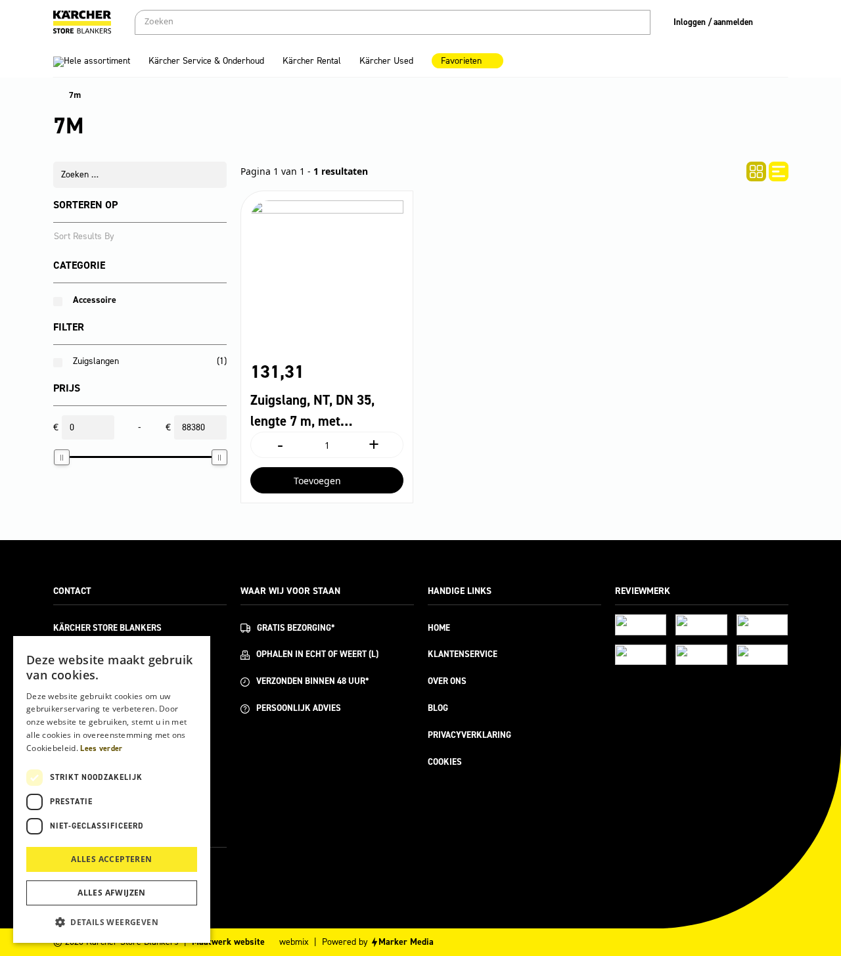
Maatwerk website (228, 942)
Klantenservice (462, 654)
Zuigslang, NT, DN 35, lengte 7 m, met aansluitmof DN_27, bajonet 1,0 (312, 411)
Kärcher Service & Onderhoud (206, 61)
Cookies (445, 761)
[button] (111, 922)
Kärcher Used (386, 61)
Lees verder (101, 748)
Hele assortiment (97, 61)
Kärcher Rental (312, 61)
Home (439, 627)
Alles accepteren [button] (111, 859)
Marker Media (406, 942)
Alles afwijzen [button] (112, 892)
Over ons (447, 681)
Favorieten (461, 61)
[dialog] (111, 789)
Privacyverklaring (469, 734)
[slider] (62, 457)
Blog (438, 708)
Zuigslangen (96, 361)
